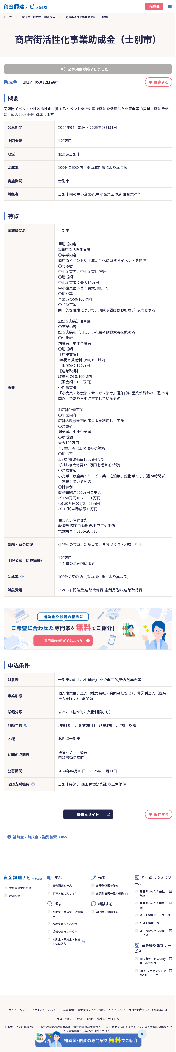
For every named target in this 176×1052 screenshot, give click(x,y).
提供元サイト (88, 814)
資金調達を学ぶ (62, 885)
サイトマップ (117, 1009)
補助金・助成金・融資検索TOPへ (40, 837)
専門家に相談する (107, 912)
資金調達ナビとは (20, 888)
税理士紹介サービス (152, 915)
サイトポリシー (18, 1009)
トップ (8, 17)
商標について (65, 1019)
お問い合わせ (85, 1019)
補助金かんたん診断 (65, 924)
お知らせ (14, 896)
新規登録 (154, 6)
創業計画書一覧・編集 (110, 893)
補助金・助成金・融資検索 (38, 17)
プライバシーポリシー (45, 1009)
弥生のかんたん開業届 (152, 905)
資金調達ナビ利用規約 (91, 1009)
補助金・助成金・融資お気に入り (66, 941)
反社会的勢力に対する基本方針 (148, 1009)
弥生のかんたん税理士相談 (152, 933)
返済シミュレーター (65, 931)
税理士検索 (147, 923)
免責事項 (68, 1009)
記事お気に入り (62, 893)
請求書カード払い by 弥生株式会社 (153, 961)
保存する (161, 82)
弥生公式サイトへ (108, 1019)
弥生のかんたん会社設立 (152, 893)
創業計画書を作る (107, 885)
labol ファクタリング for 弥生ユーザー (153, 973)
